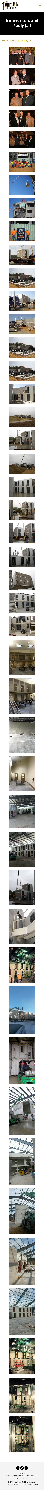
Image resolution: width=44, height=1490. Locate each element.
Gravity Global (32, 1484)
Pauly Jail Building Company (25, 1482)
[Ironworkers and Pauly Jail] (22, 55)
